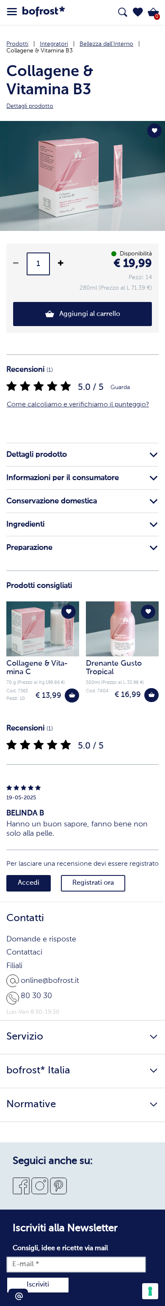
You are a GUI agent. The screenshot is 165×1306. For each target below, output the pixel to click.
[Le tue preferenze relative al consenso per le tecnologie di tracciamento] (150, 1291)
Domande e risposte (41, 939)
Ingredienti (25, 524)
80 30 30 (36, 996)
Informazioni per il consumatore (62, 478)
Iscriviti (38, 1284)
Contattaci (24, 952)
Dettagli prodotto (36, 454)
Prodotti (17, 44)
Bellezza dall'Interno (106, 44)
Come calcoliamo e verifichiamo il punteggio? (78, 404)
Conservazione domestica (51, 501)
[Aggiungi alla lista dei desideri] (154, 130)
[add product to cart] (72, 696)
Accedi (28, 883)
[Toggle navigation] (11, 11)
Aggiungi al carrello (89, 314)
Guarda (120, 387)
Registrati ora (93, 883)
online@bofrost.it (50, 981)
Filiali (14, 966)
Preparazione (29, 547)
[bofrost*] (43, 12)
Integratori (54, 44)
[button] (138, 12)
